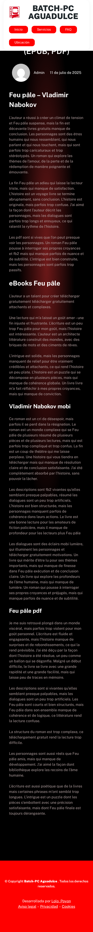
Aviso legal (27, 906)
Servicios (44, 29)
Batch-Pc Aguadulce (53, 12)
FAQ (68, 29)
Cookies (68, 906)
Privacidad (49, 906)
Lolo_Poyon (61, 901)
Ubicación (21, 42)
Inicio (18, 29)
